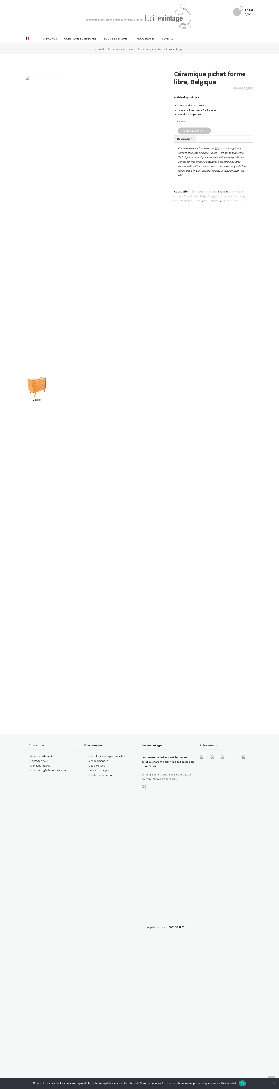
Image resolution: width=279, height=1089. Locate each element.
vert (230, 200)
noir (205, 200)
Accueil (99, 49)
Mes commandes (98, 761)
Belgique (213, 196)
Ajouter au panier (192, 130)
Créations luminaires (80, 38)
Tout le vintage (115, 38)
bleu (221, 196)
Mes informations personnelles (106, 756)
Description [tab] (184, 139)
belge (203, 196)
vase (224, 200)
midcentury (195, 200)
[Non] (274, 1083)
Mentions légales (40, 765)
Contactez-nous (39, 761)
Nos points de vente (42, 756)
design (243, 196)
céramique (231, 196)
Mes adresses (96, 765)
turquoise (214, 200)
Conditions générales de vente (48, 770)
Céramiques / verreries (120, 49)
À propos (50, 38)
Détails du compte (98, 770)
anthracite (193, 196)
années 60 (180, 196)
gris (186, 200)
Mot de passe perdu (100, 775)
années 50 (238, 191)
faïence (178, 200)
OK (242, 1083)
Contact (168, 38)
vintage (238, 200)
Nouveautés (146, 38)
